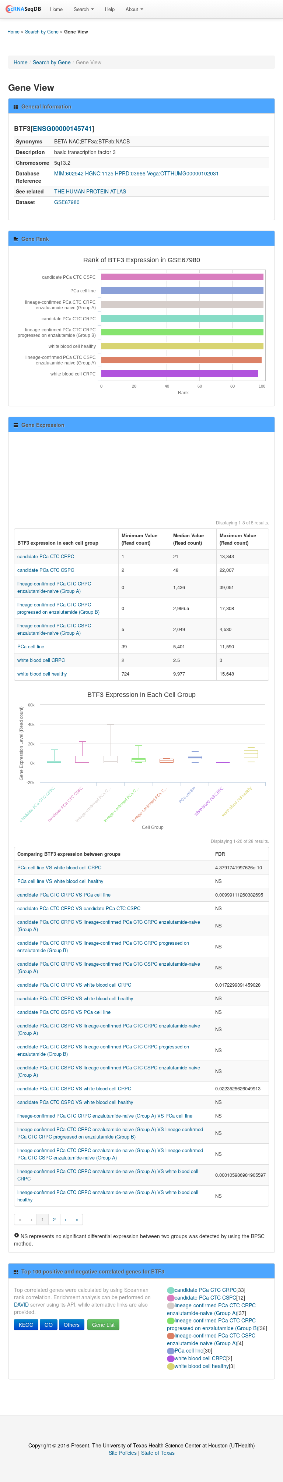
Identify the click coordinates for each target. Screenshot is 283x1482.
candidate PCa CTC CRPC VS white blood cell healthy (75, 998)
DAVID (21, 1304)
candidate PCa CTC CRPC (45, 556)
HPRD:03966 (130, 173)
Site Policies (123, 1452)
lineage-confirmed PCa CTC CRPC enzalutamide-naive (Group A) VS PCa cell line (104, 1115)
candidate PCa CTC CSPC (45, 569)
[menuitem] (56, 9)
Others (72, 1324)
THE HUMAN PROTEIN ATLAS (90, 191)
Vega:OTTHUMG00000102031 (183, 173)
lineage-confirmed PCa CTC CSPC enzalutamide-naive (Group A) (54, 629)
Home (56, 9)
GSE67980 (67, 202)
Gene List (103, 1324)
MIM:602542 (69, 173)
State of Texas (158, 1452)
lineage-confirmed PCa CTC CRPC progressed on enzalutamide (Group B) (58, 608)
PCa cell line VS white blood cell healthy (60, 880)
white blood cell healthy (42, 673)
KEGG (26, 1324)
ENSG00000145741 (62, 128)
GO (49, 1324)
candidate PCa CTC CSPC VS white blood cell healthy (75, 1101)
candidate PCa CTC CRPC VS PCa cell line (64, 894)
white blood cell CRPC (41, 659)
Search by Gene (42, 31)
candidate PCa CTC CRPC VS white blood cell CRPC (74, 984)
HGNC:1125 (99, 173)
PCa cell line (30, 646)
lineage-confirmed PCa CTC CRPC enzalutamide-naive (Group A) (54, 587)
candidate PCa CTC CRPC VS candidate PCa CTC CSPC (78, 908)
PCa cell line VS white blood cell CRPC (59, 867)
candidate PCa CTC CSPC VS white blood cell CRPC (74, 1088)
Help (110, 9)
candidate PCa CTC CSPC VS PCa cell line (64, 1011)
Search (82, 9)
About (133, 9)
